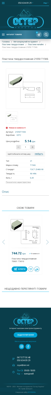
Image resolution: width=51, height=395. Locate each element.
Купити (21, 269)
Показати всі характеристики (18, 182)
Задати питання (25, 335)
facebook (28, 346)
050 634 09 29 (25, 2)
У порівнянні (36, 269)
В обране (30, 269)
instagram (21, 346)
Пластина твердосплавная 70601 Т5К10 (24, 260)
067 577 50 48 (23, 357)
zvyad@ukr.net (23, 365)
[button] (4, 242)
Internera (32, 392)
